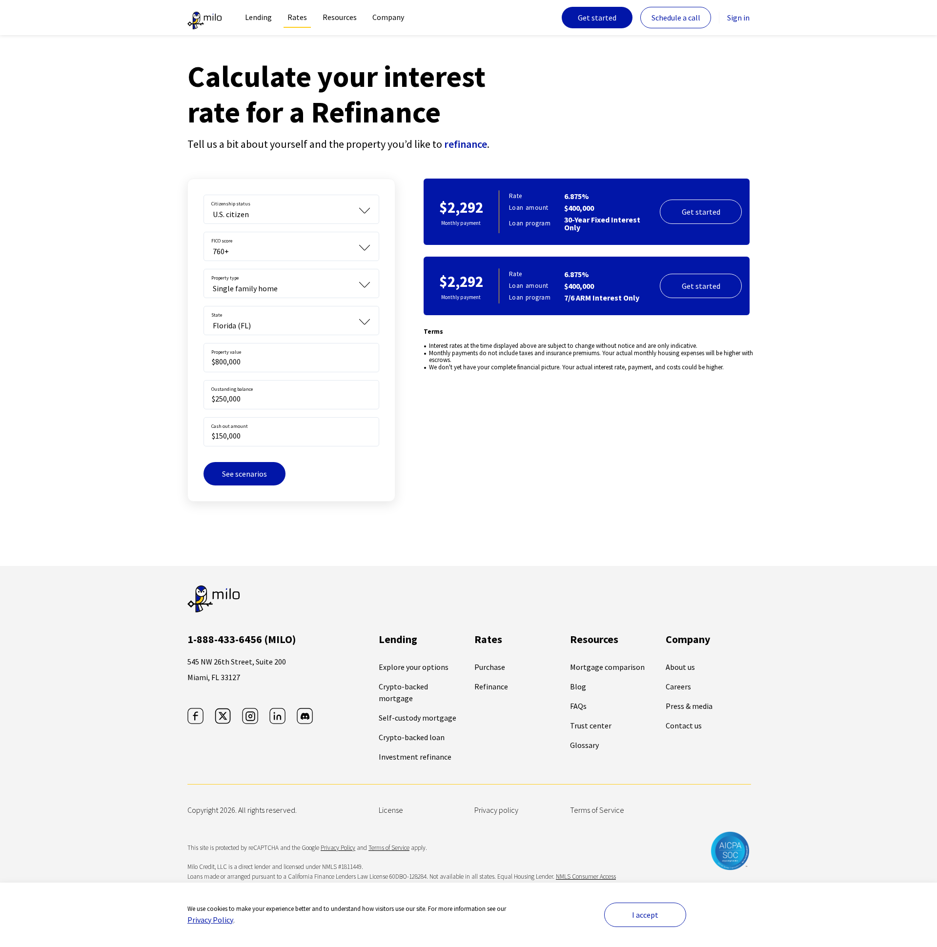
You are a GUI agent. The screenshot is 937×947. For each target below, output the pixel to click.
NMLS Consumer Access (586, 876)
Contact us (684, 725)
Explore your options (413, 667)
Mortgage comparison (607, 667)
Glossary (584, 745)
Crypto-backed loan (412, 737)
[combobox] (291, 209)
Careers (678, 686)
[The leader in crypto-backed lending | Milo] (204, 17)
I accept (645, 915)
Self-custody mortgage (417, 718)
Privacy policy (496, 810)
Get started (597, 17)
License (391, 810)
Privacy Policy (210, 920)
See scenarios (244, 474)
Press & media (689, 706)
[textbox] (291, 357)
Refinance (491, 686)
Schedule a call (676, 17)
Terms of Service (597, 810)
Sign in (738, 17)
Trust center (590, 725)
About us (680, 667)
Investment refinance (415, 757)
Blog (578, 686)
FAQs (578, 706)
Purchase (489, 667)
